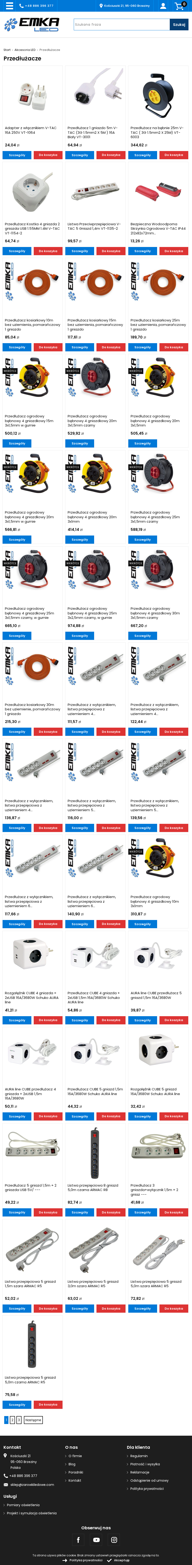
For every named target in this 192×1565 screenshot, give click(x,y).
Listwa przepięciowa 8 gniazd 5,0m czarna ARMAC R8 (93, 1187)
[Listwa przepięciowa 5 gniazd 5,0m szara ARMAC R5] (158, 1249)
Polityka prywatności (147, 1488)
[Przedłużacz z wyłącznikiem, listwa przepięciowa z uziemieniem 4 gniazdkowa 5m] (32, 761)
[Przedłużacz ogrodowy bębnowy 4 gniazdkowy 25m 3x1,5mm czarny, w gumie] (32, 569)
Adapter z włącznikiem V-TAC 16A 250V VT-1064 (31, 130)
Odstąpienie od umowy (149, 1480)
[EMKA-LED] (35, 24)
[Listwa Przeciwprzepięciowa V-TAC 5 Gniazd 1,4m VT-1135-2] (95, 191)
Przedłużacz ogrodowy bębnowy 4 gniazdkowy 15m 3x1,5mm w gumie (29, 421)
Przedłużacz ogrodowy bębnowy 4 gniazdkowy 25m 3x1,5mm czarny (155, 517)
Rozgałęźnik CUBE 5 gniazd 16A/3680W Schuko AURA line (155, 1091)
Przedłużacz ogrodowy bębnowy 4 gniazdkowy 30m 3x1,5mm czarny (155, 613)
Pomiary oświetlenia (23, 1505)
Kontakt (75, 1480)
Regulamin (139, 1456)
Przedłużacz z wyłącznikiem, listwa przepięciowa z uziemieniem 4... (92, 709)
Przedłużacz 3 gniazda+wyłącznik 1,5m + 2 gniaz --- (154, 1190)
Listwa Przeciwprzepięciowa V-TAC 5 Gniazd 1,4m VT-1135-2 (94, 226)
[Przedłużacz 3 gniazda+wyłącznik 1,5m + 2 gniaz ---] (158, 1146)
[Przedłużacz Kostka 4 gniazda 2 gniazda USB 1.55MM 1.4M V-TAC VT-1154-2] (32, 191)
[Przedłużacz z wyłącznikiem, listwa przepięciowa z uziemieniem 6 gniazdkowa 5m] (95, 857)
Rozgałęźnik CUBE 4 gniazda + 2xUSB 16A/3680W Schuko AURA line (32, 998)
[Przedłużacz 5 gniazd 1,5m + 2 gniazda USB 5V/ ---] (32, 1146)
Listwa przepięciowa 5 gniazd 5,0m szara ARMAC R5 (156, 1284)
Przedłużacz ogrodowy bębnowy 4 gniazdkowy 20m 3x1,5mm (155, 421)
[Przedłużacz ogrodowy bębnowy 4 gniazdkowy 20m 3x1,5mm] (158, 377)
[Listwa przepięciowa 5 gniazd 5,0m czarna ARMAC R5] (32, 1345)
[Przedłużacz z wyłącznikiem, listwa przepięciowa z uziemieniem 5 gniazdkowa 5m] (158, 761)
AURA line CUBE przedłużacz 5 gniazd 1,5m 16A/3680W (156, 995)
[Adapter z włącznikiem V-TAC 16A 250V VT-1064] (32, 95)
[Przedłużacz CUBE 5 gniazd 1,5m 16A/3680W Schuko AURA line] (95, 1050)
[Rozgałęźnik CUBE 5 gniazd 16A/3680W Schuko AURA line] (158, 1050)
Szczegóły (17, 155)
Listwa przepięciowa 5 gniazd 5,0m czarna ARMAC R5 (30, 1380)
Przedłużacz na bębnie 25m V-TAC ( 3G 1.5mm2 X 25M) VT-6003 (157, 132)
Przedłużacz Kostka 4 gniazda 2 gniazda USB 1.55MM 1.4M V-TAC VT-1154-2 (32, 229)
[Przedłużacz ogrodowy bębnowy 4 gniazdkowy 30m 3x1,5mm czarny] (158, 569)
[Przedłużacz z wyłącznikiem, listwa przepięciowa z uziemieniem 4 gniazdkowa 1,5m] (95, 665)
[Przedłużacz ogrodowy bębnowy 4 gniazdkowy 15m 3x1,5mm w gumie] (32, 377)
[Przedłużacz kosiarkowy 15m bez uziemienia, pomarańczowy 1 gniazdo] (95, 281)
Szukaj (179, 24)
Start (7, 50)
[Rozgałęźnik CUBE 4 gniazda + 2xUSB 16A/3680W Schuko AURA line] (32, 954)
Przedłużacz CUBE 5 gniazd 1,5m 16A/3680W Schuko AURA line (95, 1091)
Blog (72, 1464)
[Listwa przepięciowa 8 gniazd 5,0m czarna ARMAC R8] (95, 1153)
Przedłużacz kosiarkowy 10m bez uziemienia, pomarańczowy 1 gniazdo (32, 325)
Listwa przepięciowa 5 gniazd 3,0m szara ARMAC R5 (93, 1284)
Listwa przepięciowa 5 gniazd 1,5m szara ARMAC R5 (30, 1284)
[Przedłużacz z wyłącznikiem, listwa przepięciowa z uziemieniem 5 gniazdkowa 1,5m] (95, 761)
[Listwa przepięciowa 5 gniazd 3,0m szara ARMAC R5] (95, 1249)
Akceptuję (121, 1560)
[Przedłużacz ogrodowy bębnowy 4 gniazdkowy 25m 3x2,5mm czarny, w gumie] (95, 569)
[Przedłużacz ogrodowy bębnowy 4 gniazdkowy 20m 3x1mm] (95, 473)
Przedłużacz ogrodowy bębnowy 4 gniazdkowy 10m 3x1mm (155, 901)
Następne (33, 1420)
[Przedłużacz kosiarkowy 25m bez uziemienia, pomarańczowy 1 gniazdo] (158, 281)
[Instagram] (114, 1540)
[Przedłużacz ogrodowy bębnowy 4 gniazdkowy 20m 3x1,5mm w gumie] (32, 473)
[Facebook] (78, 1540)
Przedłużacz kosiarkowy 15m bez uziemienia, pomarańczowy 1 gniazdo (95, 325)
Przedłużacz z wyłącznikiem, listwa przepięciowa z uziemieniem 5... (92, 805)
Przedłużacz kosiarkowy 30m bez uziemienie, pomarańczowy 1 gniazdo (32, 709)
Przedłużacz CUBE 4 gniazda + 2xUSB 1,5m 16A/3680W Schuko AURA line (94, 998)
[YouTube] (96, 1540)
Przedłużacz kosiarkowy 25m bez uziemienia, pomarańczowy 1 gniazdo (158, 325)
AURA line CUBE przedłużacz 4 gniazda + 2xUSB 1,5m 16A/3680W (30, 1094)
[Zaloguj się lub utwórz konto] (163, 6)
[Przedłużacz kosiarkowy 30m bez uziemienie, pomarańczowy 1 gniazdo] (32, 665)
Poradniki (76, 1472)
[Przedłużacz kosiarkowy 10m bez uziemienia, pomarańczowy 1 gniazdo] (32, 281)
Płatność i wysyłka (145, 1464)
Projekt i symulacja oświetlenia (32, 1513)
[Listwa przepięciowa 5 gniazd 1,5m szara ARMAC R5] (32, 1249)
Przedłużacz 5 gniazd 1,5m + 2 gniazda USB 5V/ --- (30, 1187)
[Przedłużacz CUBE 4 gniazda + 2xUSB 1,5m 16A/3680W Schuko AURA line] (95, 954)
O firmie (75, 1456)
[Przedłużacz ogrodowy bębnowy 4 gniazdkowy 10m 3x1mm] (158, 857)
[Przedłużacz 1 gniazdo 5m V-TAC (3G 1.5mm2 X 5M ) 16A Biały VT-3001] (95, 95)
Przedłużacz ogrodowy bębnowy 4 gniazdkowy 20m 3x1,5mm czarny (92, 421)
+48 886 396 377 (39, 6)
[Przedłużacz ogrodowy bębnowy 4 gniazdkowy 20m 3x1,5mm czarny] (95, 377)
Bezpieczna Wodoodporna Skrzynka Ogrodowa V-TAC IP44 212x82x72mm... (158, 229)
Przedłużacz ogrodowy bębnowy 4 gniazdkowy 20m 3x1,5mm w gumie (29, 517)
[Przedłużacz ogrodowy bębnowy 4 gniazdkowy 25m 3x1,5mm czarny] (158, 473)
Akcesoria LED (25, 50)
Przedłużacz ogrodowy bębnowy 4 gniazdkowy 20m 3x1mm (92, 517)
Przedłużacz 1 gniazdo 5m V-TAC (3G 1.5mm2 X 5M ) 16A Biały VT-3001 (93, 132)
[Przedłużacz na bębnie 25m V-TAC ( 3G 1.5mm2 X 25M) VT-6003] (158, 95)
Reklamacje (139, 1472)
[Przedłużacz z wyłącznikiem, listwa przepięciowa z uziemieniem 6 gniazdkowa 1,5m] (32, 857)
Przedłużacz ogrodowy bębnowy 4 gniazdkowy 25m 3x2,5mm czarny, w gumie (92, 613)
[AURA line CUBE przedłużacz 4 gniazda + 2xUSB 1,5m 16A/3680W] (32, 1050)
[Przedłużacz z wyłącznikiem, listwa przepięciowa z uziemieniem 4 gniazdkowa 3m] (158, 665)
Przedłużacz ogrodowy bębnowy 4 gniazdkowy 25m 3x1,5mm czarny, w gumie (29, 613)
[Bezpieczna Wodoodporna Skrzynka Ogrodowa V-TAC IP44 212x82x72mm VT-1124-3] (158, 191)
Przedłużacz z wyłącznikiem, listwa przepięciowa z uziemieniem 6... (29, 901)
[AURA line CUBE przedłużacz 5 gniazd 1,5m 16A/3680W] (158, 954)
